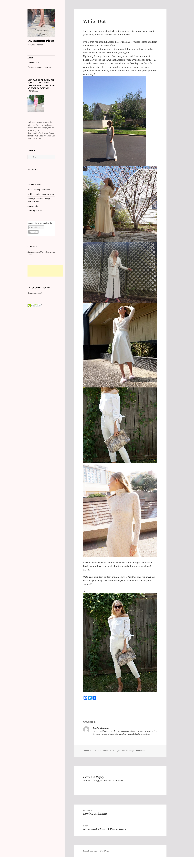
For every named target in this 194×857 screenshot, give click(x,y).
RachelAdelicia (105, 750)
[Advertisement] (45, 271)
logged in (100, 780)
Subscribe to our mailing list (40, 223)
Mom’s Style (33, 206)
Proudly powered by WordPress (96, 851)
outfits (117, 750)
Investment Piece (41, 41)
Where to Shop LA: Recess (39, 190)
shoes (123, 750)
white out (141, 750)
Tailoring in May (35, 210)
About (30, 58)
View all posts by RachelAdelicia (136, 734)
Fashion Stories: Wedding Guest (41, 194)
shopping (129, 750)
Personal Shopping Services (39, 67)
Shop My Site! (33, 62)
